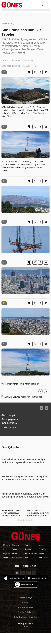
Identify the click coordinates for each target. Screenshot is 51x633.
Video (41, 553)
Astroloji (28, 549)
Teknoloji (15, 553)
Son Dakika (43, 558)
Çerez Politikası (25, 607)
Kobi (26, 558)
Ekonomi (15, 545)
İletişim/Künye (25, 598)
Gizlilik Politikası (25, 612)
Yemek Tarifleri (31, 553)
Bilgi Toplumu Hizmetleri (25, 617)
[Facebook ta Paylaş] (40, 72)
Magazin (6, 553)
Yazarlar (42, 545)
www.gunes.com (25, 624)
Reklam (25, 603)
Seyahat (28, 545)
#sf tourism (7, 384)
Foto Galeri (6, 24)
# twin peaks (19, 384)
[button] (40, 391)
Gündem (6, 545)
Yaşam (5, 558)
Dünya (14, 549)
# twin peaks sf (31, 384)
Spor (4, 549)
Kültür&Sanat (17, 558)
